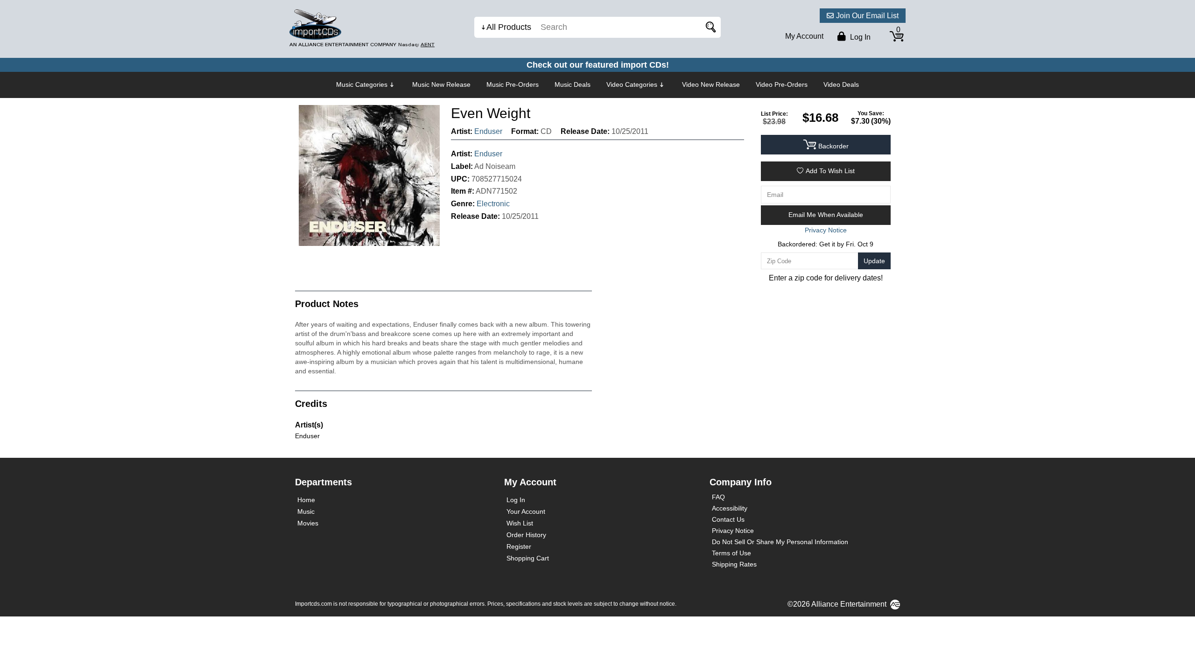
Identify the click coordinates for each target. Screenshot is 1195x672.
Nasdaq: (416, 45)
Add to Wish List (830, 171)
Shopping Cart (527, 558)
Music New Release (441, 84)
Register (518, 546)
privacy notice (826, 230)
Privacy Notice (733, 530)
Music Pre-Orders (512, 84)
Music (306, 511)
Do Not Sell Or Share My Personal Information (780, 542)
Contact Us (728, 519)
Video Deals (841, 84)
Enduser (488, 131)
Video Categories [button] (631, 84)
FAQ (718, 497)
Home (306, 500)
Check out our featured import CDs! (598, 65)
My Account (804, 36)
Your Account (525, 511)
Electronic (493, 204)
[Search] (709, 27)
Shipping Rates (734, 564)
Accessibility (729, 508)
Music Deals (572, 84)
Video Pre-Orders (782, 84)
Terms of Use (731, 553)
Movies (307, 523)
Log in (859, 37)
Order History (526, 535)
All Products (508, 27)
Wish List (519, 523)
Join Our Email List (867, 16)
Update (874, 261)
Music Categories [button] (361, 84)
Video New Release (711, 84)
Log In (515, 500)
